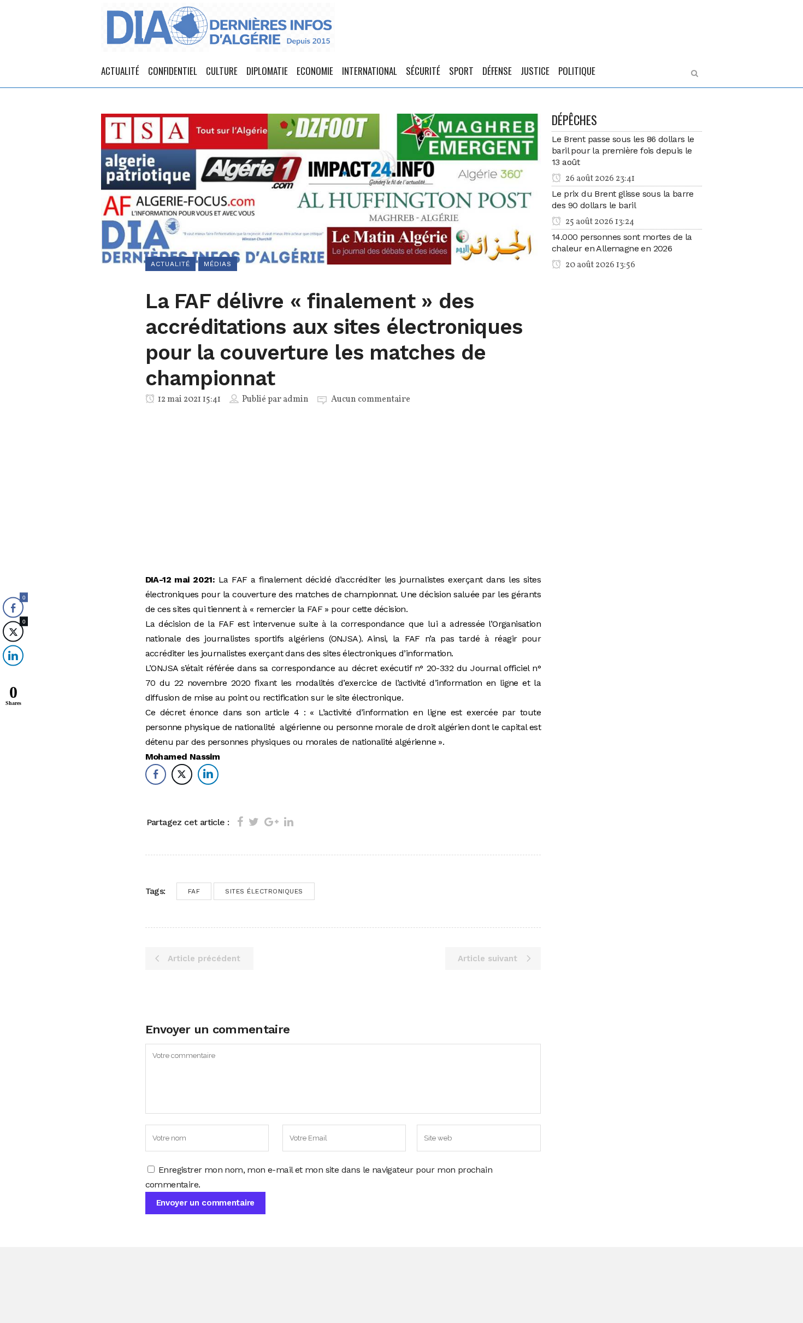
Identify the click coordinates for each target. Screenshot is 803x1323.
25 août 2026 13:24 (599, 222)
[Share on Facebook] (240, 821)
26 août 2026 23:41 (599, 179)
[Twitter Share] (182, 774)
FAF (194, 891)
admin (296, 399)
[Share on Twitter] (254, 821)
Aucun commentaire (370, 399)
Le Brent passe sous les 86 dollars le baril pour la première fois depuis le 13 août (623, 150)
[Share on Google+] (271, 821)
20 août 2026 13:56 (599, 265)
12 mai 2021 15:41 (188, 399)
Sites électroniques (264, 891)
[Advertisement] (343, 491)
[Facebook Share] (155, 774)
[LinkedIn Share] (208, 774)
